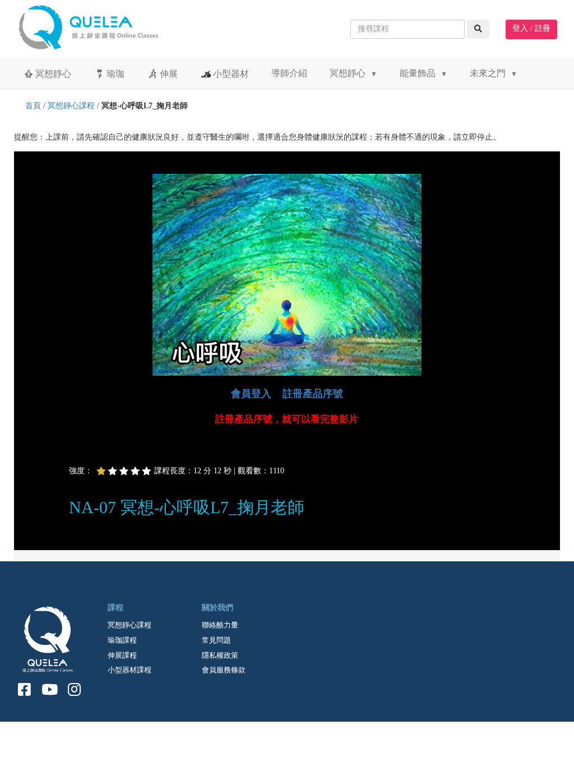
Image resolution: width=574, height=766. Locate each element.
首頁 (33, 105)
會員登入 (251, 393)
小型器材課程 (129, 670)
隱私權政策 (220, 655)
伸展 (169, 74)
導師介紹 (289, 73)
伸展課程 (122, 655)
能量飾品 (423, 73)
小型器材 (231, 74)
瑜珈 (115, 74)
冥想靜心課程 (71, 105)
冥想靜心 (53, 74)
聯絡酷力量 (220, 625)
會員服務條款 (224, 670)
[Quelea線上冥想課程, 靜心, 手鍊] (96, 24)
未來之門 (493, 73)
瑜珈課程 (122, 640)
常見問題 (216, 640)
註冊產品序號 (313, 393)
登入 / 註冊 (531, 28)
